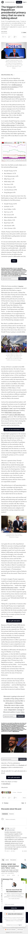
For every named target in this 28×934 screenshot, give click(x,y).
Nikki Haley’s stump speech (13, 413)
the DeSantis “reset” (7, 408)
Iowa (11, 246)
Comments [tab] (5, 814)
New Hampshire (21, 246)
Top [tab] (3, 860)
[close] (23, 883)
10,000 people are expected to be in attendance (11, 86)
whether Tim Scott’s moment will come (13, 409)
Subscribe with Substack (15, 914)
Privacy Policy (19, 920)
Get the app (20, 929)
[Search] (25, 859)
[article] (14, 869)
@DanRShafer (16, 731)
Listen (24, 32)
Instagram (4, 767)
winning (19, 269)
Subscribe (19, 2)
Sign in (24, 2)
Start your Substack (10, 929)
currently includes (20, 303)
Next (23, 803)
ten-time (20, 268)
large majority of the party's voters (13, 586)
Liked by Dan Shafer (10, 830)
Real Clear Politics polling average (12, 124)
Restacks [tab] (11, 814)
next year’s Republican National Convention (12, 96)
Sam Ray (7, 828)
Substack (8, 932)
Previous (6, 803)
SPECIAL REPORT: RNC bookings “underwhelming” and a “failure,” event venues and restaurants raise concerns (10, 866)
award (15, 269)
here (20, 275)
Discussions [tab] (13, 860)
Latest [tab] (7, 860)
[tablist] (8, 813)
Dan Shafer (4, 31)
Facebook (21, 765)
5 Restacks (19, 792)
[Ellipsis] (26, 828)
